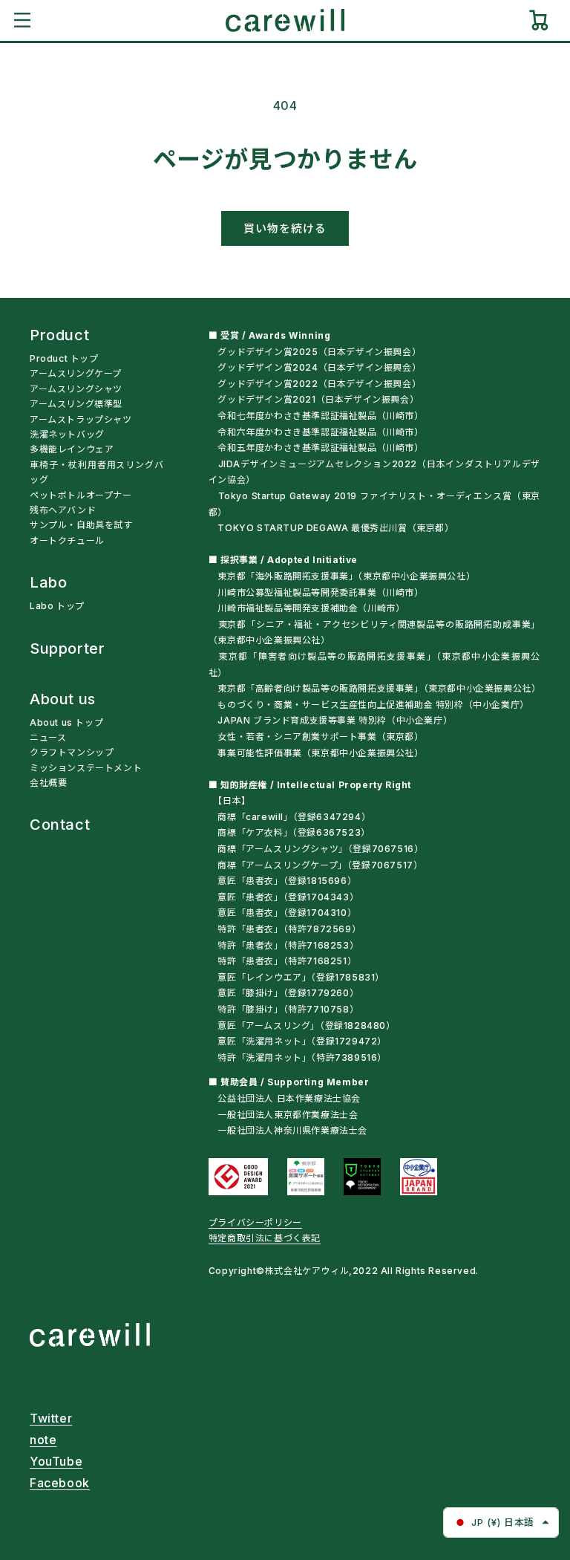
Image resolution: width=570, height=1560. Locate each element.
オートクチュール (67, 540)
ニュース (48, 737)
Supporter (67, 649)
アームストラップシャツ (81, 419)
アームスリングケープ (76, 373)
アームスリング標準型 (76, 403)
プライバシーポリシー (255, 1222)
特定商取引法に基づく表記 (265, 1238)
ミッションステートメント (86, 767)
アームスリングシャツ (76, 388)
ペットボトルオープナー (81, 495)
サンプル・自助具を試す (81, 524)
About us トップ (66, 722)
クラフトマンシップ (72, 752)
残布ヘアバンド (63, 510)
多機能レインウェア (72, 449)
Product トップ (64, 358)
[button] (22, 20)
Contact (60, 825)
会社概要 (48, 782)
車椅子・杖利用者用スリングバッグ (97, 472)
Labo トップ (57, 605)
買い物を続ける (285, 228)
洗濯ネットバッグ (67, 434)
